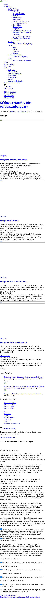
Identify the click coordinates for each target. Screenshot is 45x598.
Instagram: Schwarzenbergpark (13, 342)
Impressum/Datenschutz (8, 595)
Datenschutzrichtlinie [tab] (7, 586)
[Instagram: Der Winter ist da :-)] (22, 242)
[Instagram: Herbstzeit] (22, 181)
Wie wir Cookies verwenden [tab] (9, 450)
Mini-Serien (12, 75)
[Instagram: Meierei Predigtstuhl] (22, 120)
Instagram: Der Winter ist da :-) (13, 281)
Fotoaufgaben (12, 72)
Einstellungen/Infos (9, 437)
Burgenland (12, 8)
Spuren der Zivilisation (15, 81)
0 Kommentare (5, 356)
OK (1, 437)
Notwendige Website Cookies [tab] (10, 476)
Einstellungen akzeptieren (8, 597)
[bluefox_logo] (4, 1)
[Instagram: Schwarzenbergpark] (22, 303)
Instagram (11, 70)
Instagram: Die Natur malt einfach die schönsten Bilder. (22, 394)
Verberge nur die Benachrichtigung (28, 597)
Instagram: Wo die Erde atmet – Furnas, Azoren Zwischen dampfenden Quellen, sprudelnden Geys (23, 378)
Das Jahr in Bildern (14, 73)
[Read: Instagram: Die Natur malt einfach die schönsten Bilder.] (6, 391)
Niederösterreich (13, 10)
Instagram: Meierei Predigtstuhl (13, 160)
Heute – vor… (13, 77)
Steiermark (11, 45)
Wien (10, 58)
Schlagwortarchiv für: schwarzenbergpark (16, 104)
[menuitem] (24, 4)
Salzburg (11, 42)
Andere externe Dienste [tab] (8, 540)
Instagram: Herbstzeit (9, 220)
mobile (10, 79)
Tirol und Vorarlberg (15, 55)
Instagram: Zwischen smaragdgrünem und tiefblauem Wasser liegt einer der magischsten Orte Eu (24, 387)
